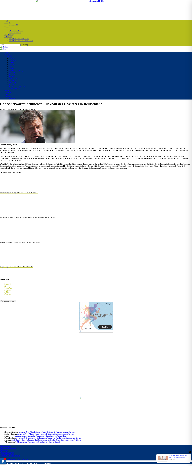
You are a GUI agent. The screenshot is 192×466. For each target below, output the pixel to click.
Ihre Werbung (9, 35)
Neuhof (11, 80)
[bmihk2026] (96, 332)
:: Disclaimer (4, 450)
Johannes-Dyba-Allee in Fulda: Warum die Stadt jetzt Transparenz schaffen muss (47, 432)
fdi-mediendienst (26, 463)
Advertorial (8, 37)
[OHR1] (3, 49)
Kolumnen (8, 29)
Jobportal (7, 23)
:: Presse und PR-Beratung (8, 448)
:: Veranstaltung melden (7, 452)
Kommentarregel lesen (8, 301)
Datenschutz (37, 463)
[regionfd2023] (96, 398)
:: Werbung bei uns (5, 446)
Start (6, 21)
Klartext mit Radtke (16, 31)
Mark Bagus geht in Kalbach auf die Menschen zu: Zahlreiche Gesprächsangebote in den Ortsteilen (46, 440)
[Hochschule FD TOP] (96, 1)
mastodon (26, 459)
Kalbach (12, 74)
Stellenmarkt (13, 25)
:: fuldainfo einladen (7, 454)
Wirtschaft (8, 55)
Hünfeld (12, 72)
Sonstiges (7, 96)
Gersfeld (12, 69)
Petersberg (12, 82)
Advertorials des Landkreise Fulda (21, 41)
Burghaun (12, 59)
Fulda (11, 67)
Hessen (7, 90)
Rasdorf (11, 84)
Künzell (11, 76)
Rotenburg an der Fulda (17, 86)
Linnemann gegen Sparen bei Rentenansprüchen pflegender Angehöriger (40, 436)
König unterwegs (15, 33)
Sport (6, 94)
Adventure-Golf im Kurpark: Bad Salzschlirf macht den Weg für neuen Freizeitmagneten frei (48, 438)
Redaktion (14, 109)
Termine (7, 27)
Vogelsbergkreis (14, 88)
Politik (6, 53)
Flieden (11, 65)
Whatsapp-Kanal (12, 459)
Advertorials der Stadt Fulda (19, 39)
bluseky (20, 459)
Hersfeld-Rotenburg (16, 71)
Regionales (8, 57)
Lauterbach (13, 78)
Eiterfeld (12, 63)
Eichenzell (12, 61)
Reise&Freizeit (14, 98)
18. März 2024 (5, 109)
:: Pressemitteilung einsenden (10, 456)
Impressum (47, 463)
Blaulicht (7, 92)
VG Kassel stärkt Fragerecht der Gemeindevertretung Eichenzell (37, 442)
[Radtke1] (96, 329)
